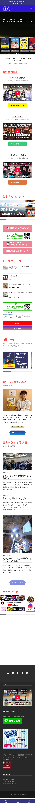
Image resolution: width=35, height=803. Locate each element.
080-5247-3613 (7, 784)
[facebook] (13, 673)
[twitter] (27, 673)
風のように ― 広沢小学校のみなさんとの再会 (17, 559)
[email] (8, 673)
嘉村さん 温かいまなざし (15, 498)
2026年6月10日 (7, 555)
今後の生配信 (13, 276)
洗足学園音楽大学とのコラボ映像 (19, 284)
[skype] (22, 673)
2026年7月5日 (6, 472)
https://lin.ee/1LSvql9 (8, 314)
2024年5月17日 (15, 271)
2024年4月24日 (15, 279)
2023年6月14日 (15, 297)
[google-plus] (17, 673)
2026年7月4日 (6, 495)
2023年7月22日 (15, 287)
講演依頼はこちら (8, 32)
